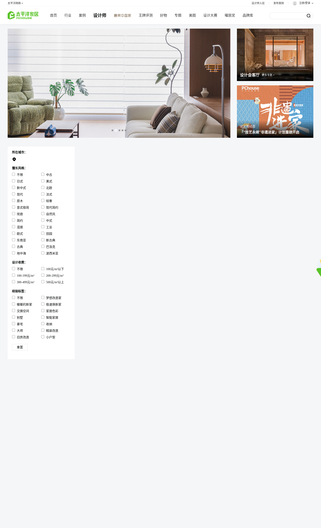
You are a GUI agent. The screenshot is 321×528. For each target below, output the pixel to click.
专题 (177, 15)
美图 (192, 15)
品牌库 (248, 15)
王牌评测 (146, 15)
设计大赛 (210, 15)
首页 (53, 15)
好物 (163, 15)
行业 (67, 15)
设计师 (99, 15)
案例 (82, 15)
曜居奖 (230, 15)
